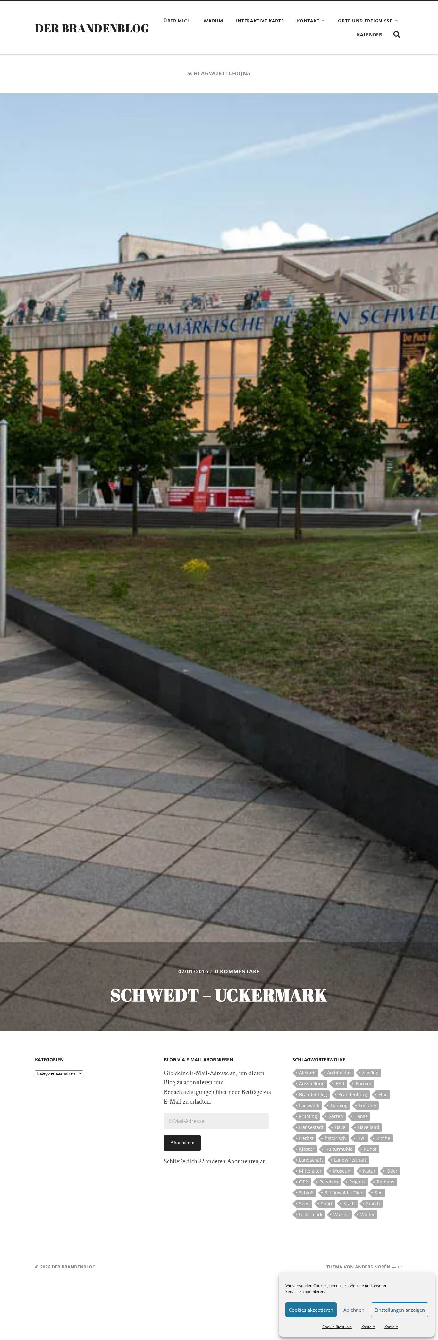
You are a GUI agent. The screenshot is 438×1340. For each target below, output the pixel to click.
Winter (367, 1214)
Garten (335, 1116)
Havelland (368, 1127)
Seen (304, 1203)
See (379, 1193)
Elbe (383, 1094)
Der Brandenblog (92, 28)
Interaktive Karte (260, 21)
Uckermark (310, 1214)
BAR (340, 1084)
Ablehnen (353, 1310)
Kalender (369, 34)
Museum (342, 1171)
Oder (392, 1171)
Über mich (177, 21)
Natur (369, 1171)
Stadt (349, 1203)
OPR (303, 1182)
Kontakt (368, 1326)
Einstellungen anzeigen (400, 1310)
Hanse (361, 1116)
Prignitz (357, 1182)
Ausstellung (311, 1084)
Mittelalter (310, 1171)
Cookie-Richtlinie (337, 1326)
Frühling (308, 1116)
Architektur (339, 1073)
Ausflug (370, 1073)
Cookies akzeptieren (311, 1310)
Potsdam (328, 1182)
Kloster (306, 1149)
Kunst (370, 1149)
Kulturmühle (339, 1149)
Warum (213, 21)
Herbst (306, 1138)
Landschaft (311, 1160)
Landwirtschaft (350, 1160)
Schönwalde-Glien (344, 1193)
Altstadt (307, 1073)
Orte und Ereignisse (365, 21)
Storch (373, 1203)
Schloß (306, 1193)
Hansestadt (311, 1127)
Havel (341, 1127)
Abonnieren (182, 1143)
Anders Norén (372, 1267)
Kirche (383, 1138)
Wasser (341, 1214)
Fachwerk (309, 1105)
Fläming (339, 1105)
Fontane (367, 1105)
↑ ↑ (400, 1267)
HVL (361, 1138)
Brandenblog (313, 1094)
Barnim (363, 1084)
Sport (327, 1203)
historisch (335, 1138)
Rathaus (385, 1182)
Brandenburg (352, 1094)
